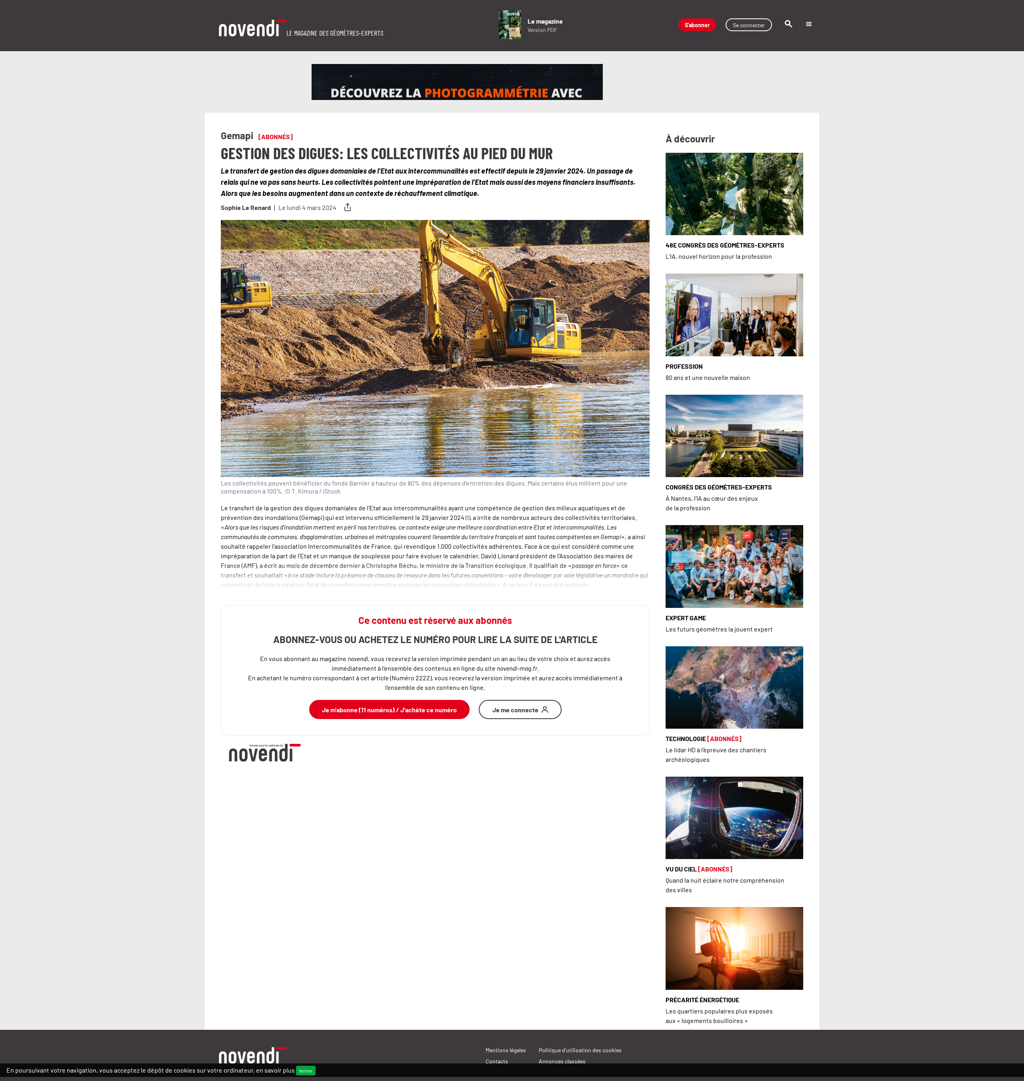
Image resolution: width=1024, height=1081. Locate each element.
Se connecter (749, 24)
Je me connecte (515, 709)
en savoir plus (275, 1070)
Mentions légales (506, 1049)
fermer (305, 1070)
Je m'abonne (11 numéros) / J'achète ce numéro (389, 709)
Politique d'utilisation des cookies (580, 1049)
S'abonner (697, 24)
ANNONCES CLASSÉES (562, 1061)
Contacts (497, 1061)
